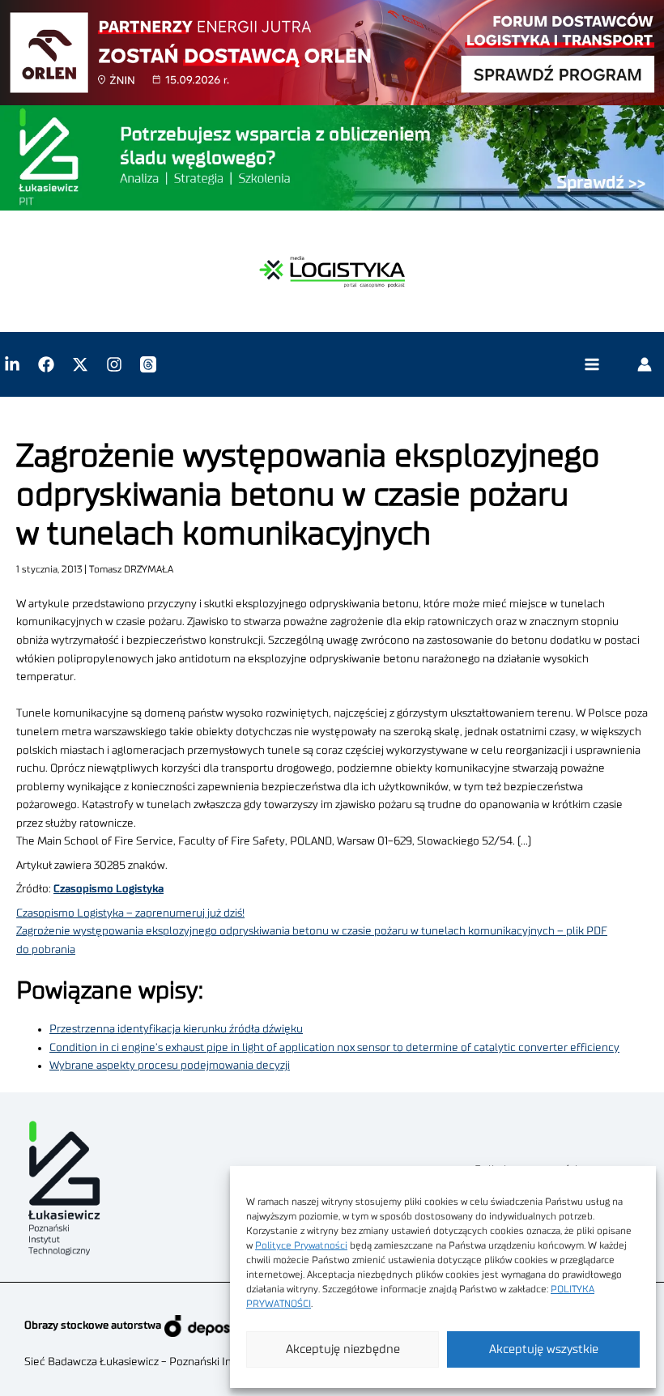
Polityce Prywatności (301, 1245)
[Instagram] (114, 364)
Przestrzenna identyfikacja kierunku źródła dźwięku (176, 1029)
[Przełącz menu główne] (591, 364)
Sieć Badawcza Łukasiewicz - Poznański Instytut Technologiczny (182, 1362)
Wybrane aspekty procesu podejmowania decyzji (169, 1065)
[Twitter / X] (80, 364)
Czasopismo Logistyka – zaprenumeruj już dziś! (130, 913)
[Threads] (148, 364)
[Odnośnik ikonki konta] (644, 364)
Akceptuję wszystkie (543, 1349)
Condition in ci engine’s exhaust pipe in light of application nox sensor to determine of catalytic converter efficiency (334, 1047)
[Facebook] (46, 364)
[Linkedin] (12, 364)
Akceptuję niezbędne (343, 1349)
